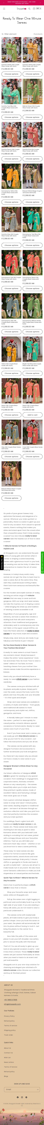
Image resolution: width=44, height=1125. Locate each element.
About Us (7, 1048)
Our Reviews (2, 563)
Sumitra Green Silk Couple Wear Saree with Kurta (10, 65)
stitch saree (21, 679)
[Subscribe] (37, 1089)
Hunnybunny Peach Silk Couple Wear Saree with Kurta (31, 279)
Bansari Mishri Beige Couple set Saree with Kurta (32, 191)
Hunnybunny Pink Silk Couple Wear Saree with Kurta (11, 278)
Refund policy (9, 1021)
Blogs (6, 1076)
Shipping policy (10, 1030)
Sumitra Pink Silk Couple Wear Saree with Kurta (31, 150)
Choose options (11, 74)
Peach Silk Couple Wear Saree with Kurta (9, 406)
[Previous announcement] (4, 2)
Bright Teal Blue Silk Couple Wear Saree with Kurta (32, 364)
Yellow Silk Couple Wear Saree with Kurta (10, 364)
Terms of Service (10, 1067)
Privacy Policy (9, 1016)
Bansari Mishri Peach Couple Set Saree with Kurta (11, 489)
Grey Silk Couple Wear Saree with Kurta (11, 448)
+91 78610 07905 (10, 1000)
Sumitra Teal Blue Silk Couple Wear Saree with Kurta (10, 107)
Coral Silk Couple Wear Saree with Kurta (32, 448)
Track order (8, 1035)
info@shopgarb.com (12, 1004)
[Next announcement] (40, 2)
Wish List (7, 1058)
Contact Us (8, 1053)
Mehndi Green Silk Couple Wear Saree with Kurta (31, 107)
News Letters (9, 1062)
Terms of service (10, 1026)
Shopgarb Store (14, 1103)
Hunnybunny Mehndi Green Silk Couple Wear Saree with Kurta (32, 322)
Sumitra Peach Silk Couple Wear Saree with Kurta (10, 150)
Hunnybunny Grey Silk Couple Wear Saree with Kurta (10, 322)
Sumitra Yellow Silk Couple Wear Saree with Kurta (32, 65)
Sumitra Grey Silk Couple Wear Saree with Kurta (10, 235)
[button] (4, 8)
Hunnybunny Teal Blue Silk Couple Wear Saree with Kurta (31, 235)
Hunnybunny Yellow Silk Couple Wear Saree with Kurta (10, 192)
